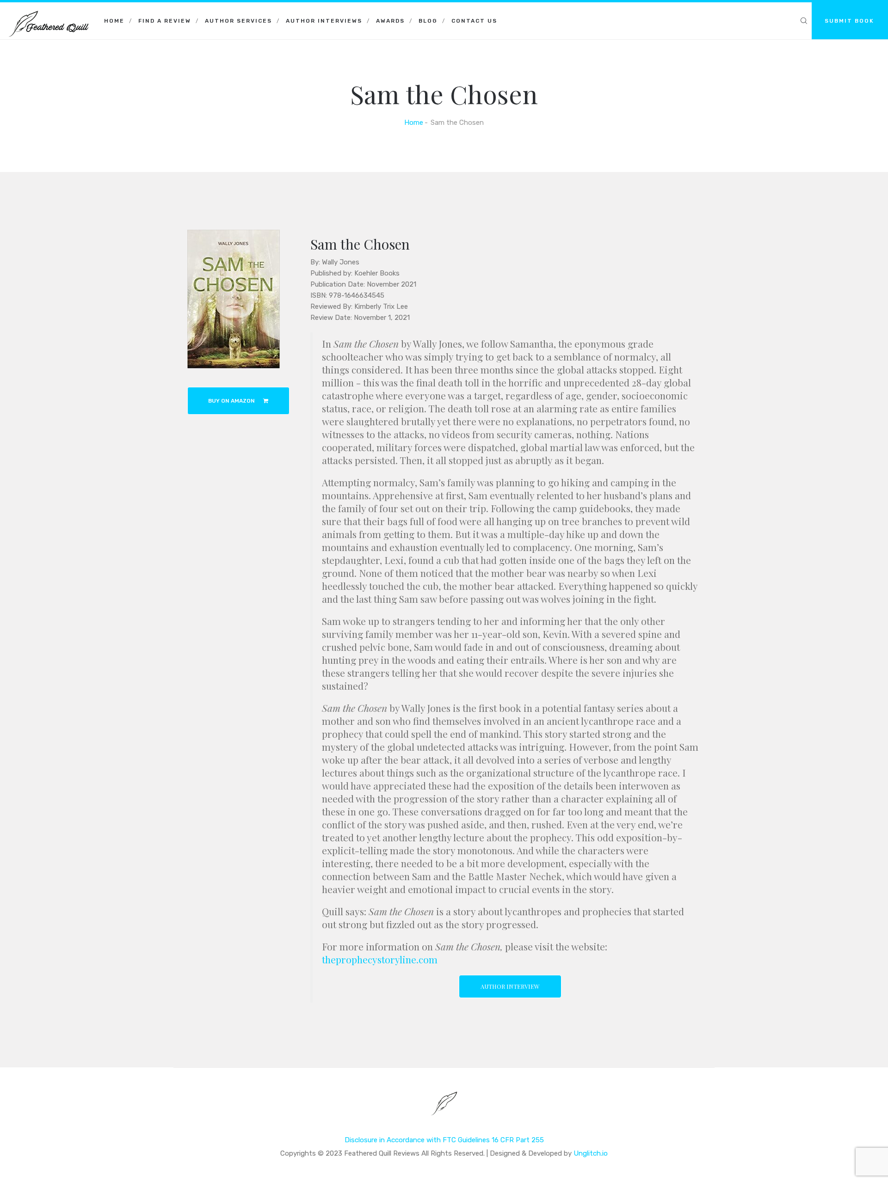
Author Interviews (324, 21)
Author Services (238, 21)
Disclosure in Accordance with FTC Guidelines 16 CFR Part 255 (444, 1140)
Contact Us (474, 21)
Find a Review (164, 21)
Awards (390, 21)
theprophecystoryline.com (380, 959)
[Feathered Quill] (48, 13)
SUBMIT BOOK (849, 21)
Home (114, 21)
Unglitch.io (591, 1153)
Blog (428, 21)
